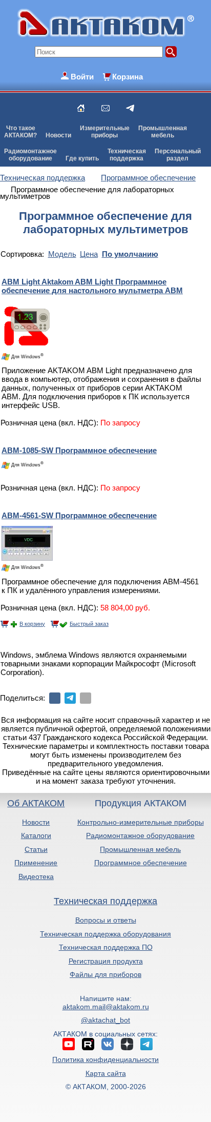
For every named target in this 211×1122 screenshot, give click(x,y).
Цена (89, 254)
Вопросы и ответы (105, 920)
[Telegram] (70, 698)
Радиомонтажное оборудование (140, 835)
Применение (35, 863)
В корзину (32, 624)
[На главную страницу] (81, 108)
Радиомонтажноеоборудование (30, 155)
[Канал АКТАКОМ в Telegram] (146, 1044)
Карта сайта (106, 1073)
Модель (62, 254)
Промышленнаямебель (162, 132)
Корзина (127, 76)
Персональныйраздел (178, 155)
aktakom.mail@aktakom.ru (105, 1007)
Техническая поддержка (105, 901)
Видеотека (36, 876)
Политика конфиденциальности (105, 1059)
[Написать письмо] (105, 108)
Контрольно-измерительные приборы (140, 822)
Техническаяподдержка (127, 155)
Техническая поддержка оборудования (105, 934)
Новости (58, 135)
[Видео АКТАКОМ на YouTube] (68, 1044)
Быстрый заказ (89, 624)
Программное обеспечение (140, 863)
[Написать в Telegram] (130, 108)
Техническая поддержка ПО (106, 947)
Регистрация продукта (106, 961)
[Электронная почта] (85, 698)
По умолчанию (130, 254)
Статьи (36, 849)
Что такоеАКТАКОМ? (20, 132)
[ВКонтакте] (54, 698)
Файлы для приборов (105, 974)
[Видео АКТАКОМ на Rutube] (88, 1044)
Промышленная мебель (140, 849)
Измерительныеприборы (105, 132)
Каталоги (36, 835)
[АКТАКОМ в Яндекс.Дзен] (127, 1044)
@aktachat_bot (105, 1020)
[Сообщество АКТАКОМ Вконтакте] (107, 1044)
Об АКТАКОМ (36, 803)
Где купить (82, 158)
